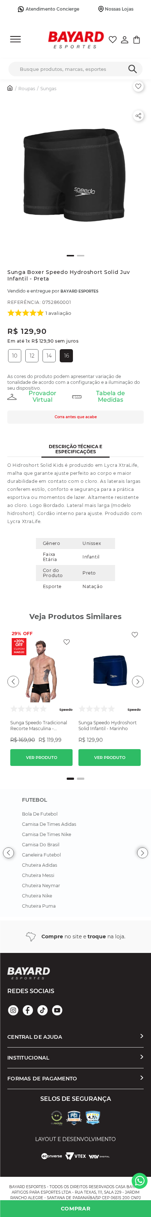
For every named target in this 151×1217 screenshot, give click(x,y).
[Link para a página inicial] (10, 88)
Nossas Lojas (119, 9)
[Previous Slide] (8, 852)
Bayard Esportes (79, 291)
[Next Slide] (142, 852)
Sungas (48, 88)
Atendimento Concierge (52, 9)
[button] (75, 171)
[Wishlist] (112, 40)
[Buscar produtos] (132, 67)
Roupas (26, 88)
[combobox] (75, 69)
